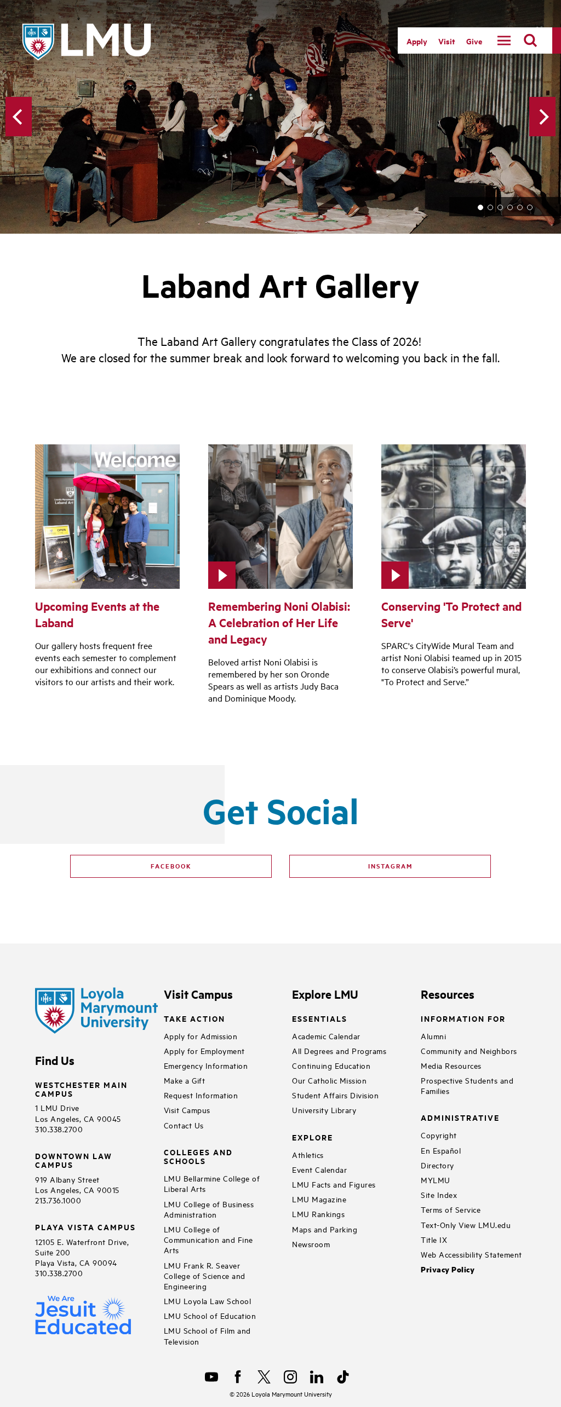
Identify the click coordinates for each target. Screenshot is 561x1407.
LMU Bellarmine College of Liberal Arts (212, 1183)
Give (474, 41)
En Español (441, 1150)
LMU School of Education (210, 1315)
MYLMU (435, 1179)
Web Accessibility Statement (471, 1254)
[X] (264, 1377)
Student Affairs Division (335, 1095)
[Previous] (18, 116)
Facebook (171, 865)
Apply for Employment (204, 1050)
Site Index (439, 1194)
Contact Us (184, 1125)
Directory (437, 1165)
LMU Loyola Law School (207, 1300)
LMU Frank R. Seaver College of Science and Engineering (204, 1275)
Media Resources (451, 1065)
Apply (417, 41)
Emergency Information (206, 1065)
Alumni (433, 1035)
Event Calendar (319, 1169)
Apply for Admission (201, 1035)
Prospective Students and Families (467, 1085)
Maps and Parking (324, 1229)
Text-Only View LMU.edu (466, 1224)
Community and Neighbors (469, 1050)
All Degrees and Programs (339, 1050)
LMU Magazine (319, 1199)
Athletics (308, 1154)
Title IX (434, 1239)
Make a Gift (184, 1080)
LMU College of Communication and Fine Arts (208, 1239)
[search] (530, 40)
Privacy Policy (447, 1269)
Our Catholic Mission (329, 1080)
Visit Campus (187, 1109)
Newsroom (311, 1243)
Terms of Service (450, 1209)
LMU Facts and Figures (334, 1184)
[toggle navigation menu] (504, 40)
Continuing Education (331, 1065)
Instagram (390, 865)
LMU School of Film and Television (207, 1335)
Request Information (201, 1095)
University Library (324, 1109)
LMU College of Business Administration (209, 1208)
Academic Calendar (326, 1035)
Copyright (439, 1135)
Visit (446, 41)
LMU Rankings (318, 1213)
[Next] (542, 116)
